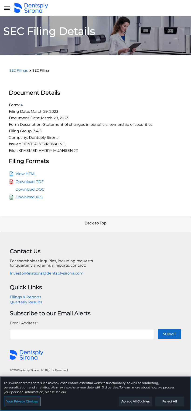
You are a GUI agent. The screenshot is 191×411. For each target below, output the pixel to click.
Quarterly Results (26, 302)
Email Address (24, 323)
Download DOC (30, 189)
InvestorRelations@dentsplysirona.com (46, 273)
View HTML (26, 174)
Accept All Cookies (135, 401)
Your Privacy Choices (22, 401)
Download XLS (29, 197)
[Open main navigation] (6, 8)
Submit (169, 334)
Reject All (169, 401)
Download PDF (30, 181)
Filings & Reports (25, 297)
